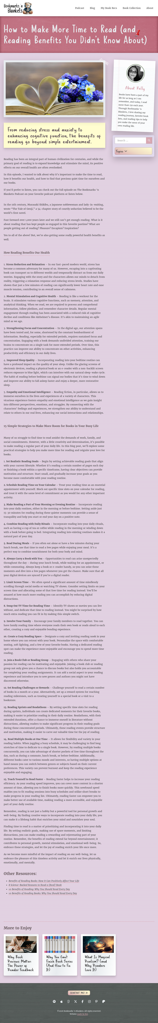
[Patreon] (103, 1001)
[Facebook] (82, 1001)
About (149, 8)
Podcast (79, 8)
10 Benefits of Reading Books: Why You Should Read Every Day (43, 893)
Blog (92, 8)
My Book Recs (109, 8)
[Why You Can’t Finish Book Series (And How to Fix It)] (59, 955)
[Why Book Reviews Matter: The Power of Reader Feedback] (21, 955)
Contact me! (77, 993)
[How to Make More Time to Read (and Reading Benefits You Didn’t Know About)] (54, 88)
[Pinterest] (96, 1001)
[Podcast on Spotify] (54, 1001)
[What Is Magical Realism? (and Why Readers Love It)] (98, 955)
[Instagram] (89, 1001)
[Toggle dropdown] (125, 151)
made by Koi (82, 1014)
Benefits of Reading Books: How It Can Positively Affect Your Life (44, 880)
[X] (75, 1001)
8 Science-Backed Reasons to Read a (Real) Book (35, 885)
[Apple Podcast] (61, 1001)
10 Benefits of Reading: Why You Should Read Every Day (39, 889)
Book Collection (132, 8)
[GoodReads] (68, 1001)
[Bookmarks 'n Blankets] (18, 7)
